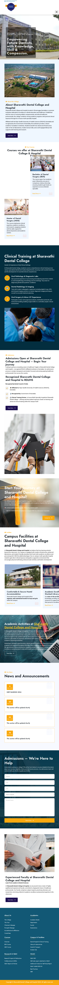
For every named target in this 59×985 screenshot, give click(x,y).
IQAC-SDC (33, 958)
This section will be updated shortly (18, 708)
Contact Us (47, 518)
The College (7, 920)
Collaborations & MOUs (10, 961)
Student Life (33, 950)
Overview (6, 942)
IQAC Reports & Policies (10, 964)
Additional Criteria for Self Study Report (41, 964)
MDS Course (7, 947)
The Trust (6, 922)
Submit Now (28, 820)
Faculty (32, 925)
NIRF (31, 972)
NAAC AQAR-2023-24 (36, 966)
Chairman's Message (9, 925)
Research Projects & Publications (12, 958)
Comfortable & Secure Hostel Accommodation (19, 593)
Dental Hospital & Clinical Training (39, 942)
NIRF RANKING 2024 (14, 692)
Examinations (33, 928)
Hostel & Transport (35, 947)
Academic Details (34, 920)
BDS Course (7, 944)
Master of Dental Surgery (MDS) (14, 219)
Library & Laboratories (36, 944)
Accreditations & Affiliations (11, 930)
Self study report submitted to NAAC (40, 961)
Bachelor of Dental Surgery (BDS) (40, 175)
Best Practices (34, 969)
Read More (11, 135)
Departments (33, 922)
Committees (7, 933)
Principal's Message (9, 928)
